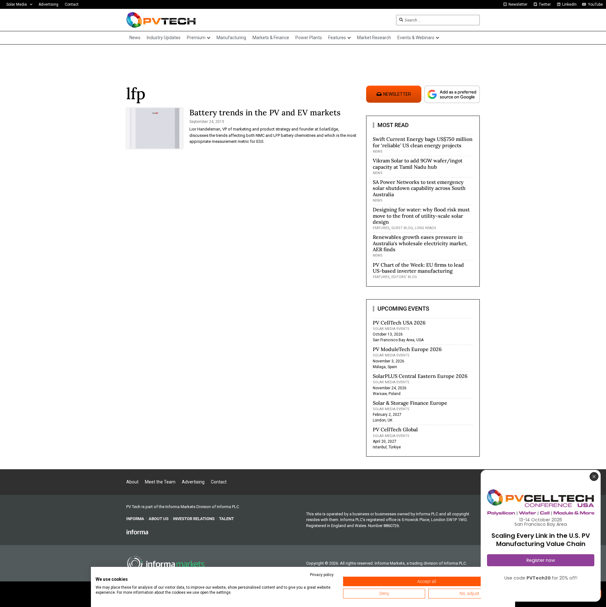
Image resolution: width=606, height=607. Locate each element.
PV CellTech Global (395, 429)
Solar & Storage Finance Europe (410, 403)
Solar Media (16, 4)
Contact (72, 4)
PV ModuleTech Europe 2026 (407, 349)
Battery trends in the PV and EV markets (265, 112)
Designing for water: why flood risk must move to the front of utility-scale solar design (421, 215)
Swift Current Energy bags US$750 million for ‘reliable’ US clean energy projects (422, 142)
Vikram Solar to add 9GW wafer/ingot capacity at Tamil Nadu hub (417, 163)
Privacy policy (322, 575)
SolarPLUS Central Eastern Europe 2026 (420, 376)
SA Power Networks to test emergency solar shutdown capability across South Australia (419, 188)
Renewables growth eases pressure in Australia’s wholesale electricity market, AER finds (420, 243)
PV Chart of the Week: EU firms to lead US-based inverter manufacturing (418, 268)
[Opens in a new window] (137, 532)
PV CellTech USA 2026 (399, 322)
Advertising (48, 4)
